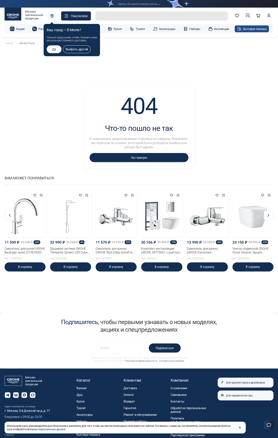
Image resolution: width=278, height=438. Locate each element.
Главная (9, 43)
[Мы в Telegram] (8, 395)
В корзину (25, 267)
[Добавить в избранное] (35, 195)
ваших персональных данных (47, 429)
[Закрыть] (239, 427)
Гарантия (130, 408)
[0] (237, 16)
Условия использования (171, 361)
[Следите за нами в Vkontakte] (16, 395)
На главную (139, 157)
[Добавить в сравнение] (41, 195)
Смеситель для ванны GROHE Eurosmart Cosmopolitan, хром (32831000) (202, 250)
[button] (76, 16)
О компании (179, 388)
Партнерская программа (188, 435)
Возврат (129, 401)
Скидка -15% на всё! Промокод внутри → (139, 3)
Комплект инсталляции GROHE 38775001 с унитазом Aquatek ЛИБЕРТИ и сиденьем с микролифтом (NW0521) (161, 250)
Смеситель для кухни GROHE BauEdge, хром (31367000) (25, 250)
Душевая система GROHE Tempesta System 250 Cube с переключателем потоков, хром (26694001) (70, 250)
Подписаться (164, 348)
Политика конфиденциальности (141, 361)
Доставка (130, 388)
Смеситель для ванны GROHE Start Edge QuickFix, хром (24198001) (114, 250)
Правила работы (135, 421)
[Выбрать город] (52, 16)
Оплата (129, 395)
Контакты (177, 401)
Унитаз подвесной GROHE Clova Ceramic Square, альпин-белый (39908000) (250, 250)
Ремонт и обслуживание (140, 415)
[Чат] (268, 425)
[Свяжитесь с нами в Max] (24, 395)
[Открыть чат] (33, 395)
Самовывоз (179, 395)
